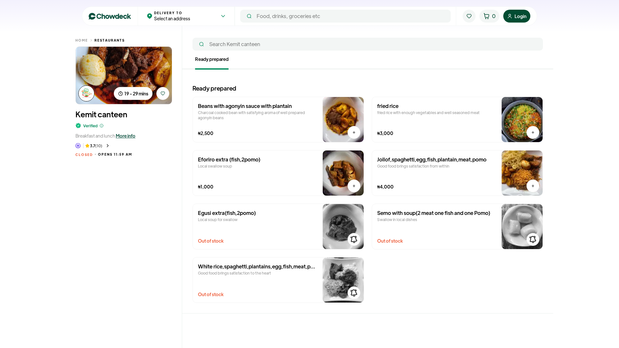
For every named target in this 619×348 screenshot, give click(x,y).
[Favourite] (162, 93)
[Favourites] (469, 16)
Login (520, 16)
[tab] (212, 60)
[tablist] (367, 63)
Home (81, 40)
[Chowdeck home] (110, 16)
